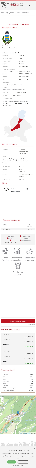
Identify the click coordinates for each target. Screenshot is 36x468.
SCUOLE (26, 238)
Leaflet (21, 433)
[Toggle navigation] (29, 4)
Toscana (12, 12)
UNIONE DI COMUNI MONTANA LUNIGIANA (16, 71)
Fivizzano (5, 377)
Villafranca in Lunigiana (9, 388)
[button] (18, 465)
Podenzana (6, 381)
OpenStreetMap (27, 433)
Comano (5, 374)
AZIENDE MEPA (26, 240)
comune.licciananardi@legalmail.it (12, 85)
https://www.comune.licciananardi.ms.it (14, 89)
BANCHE (11, 238)
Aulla (4, 379)
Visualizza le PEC (21, 92)
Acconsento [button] (11, 462)
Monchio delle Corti (8, 390)
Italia (7, 12)
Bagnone (5, 385)
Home (2, 12)
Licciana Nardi (6, 14)
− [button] (2, 400)
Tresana (5, 383)
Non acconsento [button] (23, 462)
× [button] (34, 448)
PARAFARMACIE (26, 236)
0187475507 (8, 105)
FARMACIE (11, 236)
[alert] (18, 457)
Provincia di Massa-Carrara (22, 12)
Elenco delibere (17, 95)
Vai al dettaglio (31, 324)
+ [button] (2, 398)
